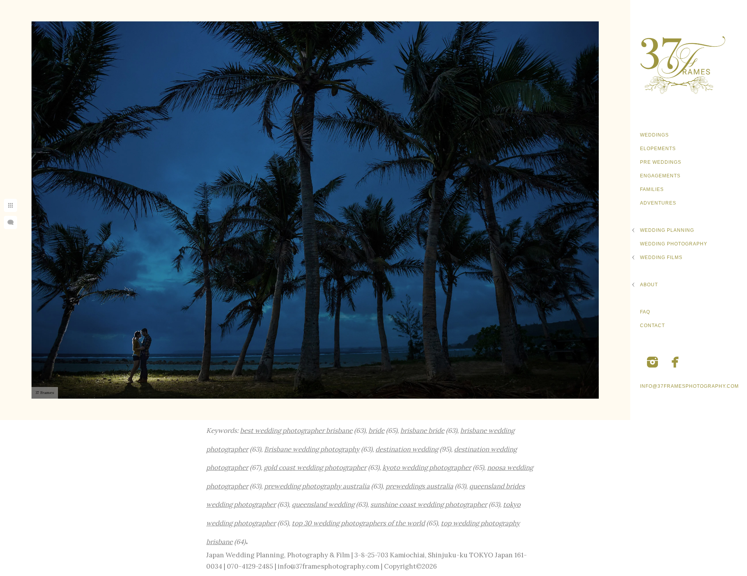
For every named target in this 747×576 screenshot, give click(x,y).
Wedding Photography (673, 244)
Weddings (654, 135)
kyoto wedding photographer (426, 467)
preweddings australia (419, 486)
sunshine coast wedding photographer (428, 504)
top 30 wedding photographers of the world (358, 523)
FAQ (645, 312)
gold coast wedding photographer (315, 467)
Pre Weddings (660, 162)
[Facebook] (675, 362)
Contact (652, 325)
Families (652, 189)
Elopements (658, 148)
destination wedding (406, 449)
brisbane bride (422, 430)
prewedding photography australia (317, 486)
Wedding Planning (667, 230)
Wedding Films (661, 257)
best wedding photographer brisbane (296, 430)
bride (376, 430)
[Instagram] (652, 362)
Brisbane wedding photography (311, 449)
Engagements (660, 176)
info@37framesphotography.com (689, 386)
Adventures (658, 203)
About (649, 284)
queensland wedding (323, 504)
